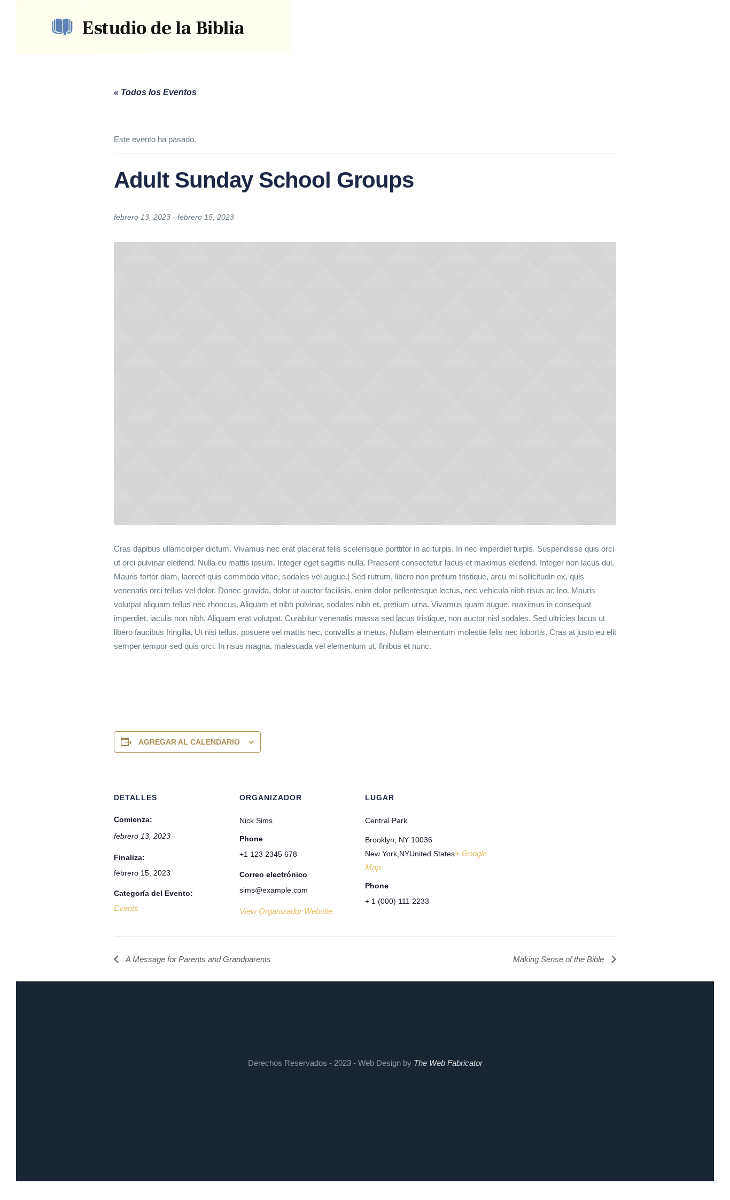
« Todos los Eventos (155, 92)
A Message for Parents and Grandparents (197, 959)
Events (126, 907)
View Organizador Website (285, 911)
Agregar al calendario (189, 742)
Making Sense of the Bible (559, 959)
